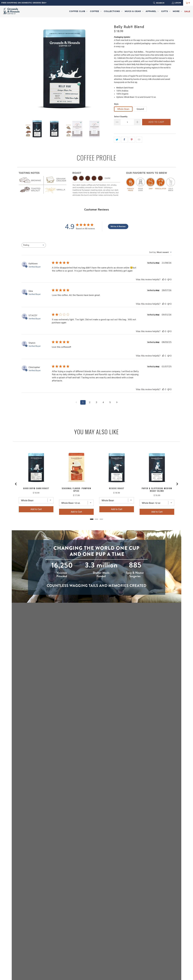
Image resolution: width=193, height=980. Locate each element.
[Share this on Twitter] (117, 140)
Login (178, 3)
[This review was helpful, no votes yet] (163, 279)
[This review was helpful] (163, 389)
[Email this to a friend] (139, 140)
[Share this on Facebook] (124, 140)
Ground (140, 109)
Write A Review (118, 226)
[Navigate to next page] (117, 402)
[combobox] (162, 2)
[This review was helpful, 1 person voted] (163, 355)
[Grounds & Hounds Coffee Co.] (11, 11)
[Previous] (19, 68)
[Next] (109, 68)
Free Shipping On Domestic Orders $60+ (24, 3)
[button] (78, 11)
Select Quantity (120, 116)
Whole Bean (123, 109)
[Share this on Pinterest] (132, 140)
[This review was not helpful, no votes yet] (168, 279)
